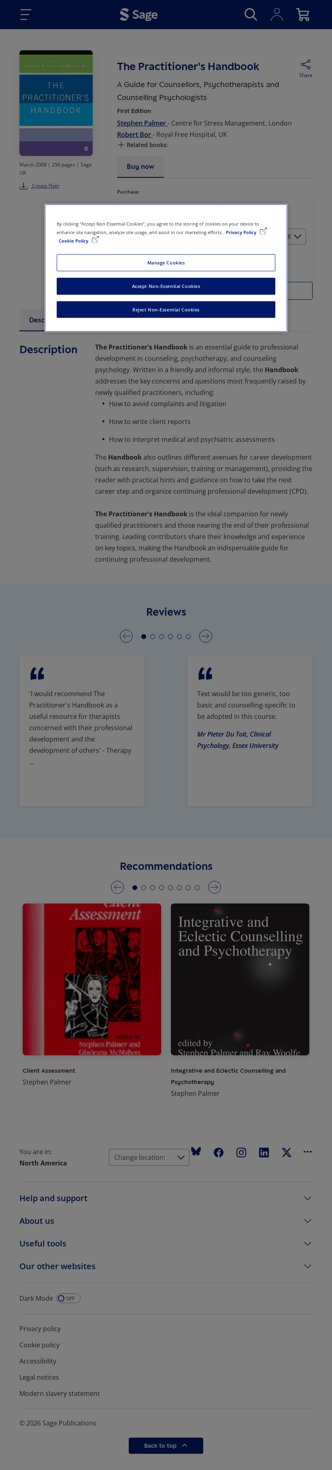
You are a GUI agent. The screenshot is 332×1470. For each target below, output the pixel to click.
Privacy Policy (242, 232)
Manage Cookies (166, 262)
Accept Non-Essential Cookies (166, 286)
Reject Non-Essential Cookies (166, 309)
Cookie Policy (74, 240)
